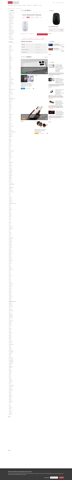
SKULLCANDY (11, 351)
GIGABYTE (11, 175)
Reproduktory (11, 30)
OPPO (10, 289)
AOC (10, 63)
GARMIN (10, 171)
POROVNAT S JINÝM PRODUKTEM (42, 34)
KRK (10, 225)
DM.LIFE (10, 139)
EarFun (10, 142)
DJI (10, 137)
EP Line (10, 152)
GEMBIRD (10, 172)
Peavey (10, 299)
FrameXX (10, 165)
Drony (10, 24)
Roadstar (10, 332)
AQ (10, 70)
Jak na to (40, 5)
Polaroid (10, 309)
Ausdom (10, 80)
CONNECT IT (11, 114)
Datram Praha (11, 126)
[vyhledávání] (53, 3)
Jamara (10, 215)
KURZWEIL (11, 226)
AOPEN (10, 66)
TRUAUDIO (11, 386)
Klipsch (10, 222)
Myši (10, 36)
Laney (10, 229)
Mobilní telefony (10, 5)
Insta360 (10, 209)
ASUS (10, 76)
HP (10, 194)
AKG (10, 54)
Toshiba (10, 382)
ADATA (10, 51)
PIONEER (11, 304)
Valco (10, 398)
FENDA (10, 158)
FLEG (10, 161)
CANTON (10, 105)
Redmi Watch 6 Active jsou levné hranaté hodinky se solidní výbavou (40, 130)
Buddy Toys (11, 99)
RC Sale (10, 325)
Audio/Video (35, 5)
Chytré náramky (12, 17)
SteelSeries (11, 366)
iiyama (10, 207)
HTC (10, 196)
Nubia (10, 280)
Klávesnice (11, 37)
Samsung (11, 341)
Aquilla (10, 73)
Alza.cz (51, 30)
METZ (10, 257)
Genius (10, 174)
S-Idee (10, 348)
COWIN (10, 118)
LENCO (10, 232)
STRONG (10, 367)
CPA (10, 121)
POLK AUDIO (11, 310)
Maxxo (10, 251)
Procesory (11, 34)
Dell (10, 127)
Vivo (10, 404)
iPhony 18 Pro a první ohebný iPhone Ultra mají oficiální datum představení (59, 113)
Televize (10, 27)
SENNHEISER (11, 344)
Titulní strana (10, 8)
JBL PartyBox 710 (56, 48)
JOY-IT (10, 219)
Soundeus (10, 357)
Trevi (10, 383)
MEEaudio (11, 253)
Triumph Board (11, 385)
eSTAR (10, 155)
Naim (10, 270)
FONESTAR (11, 162)
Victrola (10, 399)
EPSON (10, 153)
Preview (24, 118)
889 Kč (61, 30)
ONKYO (10, 288)
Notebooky (11, 20)
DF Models (11, 134)
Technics (10, 377)
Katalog (19, 5)
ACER (14, 8)
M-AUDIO (10, 247)
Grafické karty (11, 39)
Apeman (10, 67)
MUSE (10, 267)
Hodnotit (41, 17)
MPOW (10, 263)
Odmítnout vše (46, 477)
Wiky (10, 405)
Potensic (10, 313)
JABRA (10, 213)
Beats (10, 86)
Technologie (24, 5)
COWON (10, 120)
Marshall (10, 245)
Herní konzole (11, 18)
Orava (10, 292)
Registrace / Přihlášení (60, 2)
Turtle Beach (11, 389)
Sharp (10, 345)
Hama (10, 181)
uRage (10, 395)
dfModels (10, 136)
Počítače (28, 5)
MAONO (10, 244)
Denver (10, 133)
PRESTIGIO (11, 316)
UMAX (10, 392)
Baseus (10, 85)
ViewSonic (11, 401)
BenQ (10, 88)
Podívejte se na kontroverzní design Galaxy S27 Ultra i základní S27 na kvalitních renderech (27, 85)
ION (10, 212)
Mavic (10, 248)
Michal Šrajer (30, 72)
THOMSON (11, 380)
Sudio (10, 369)
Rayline (10, 322)
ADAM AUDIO (11, 50)
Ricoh (10, 331)
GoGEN (10, 178)
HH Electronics (11, 187)
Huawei (10, 197)
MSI (10, 264)
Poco (10, 307)
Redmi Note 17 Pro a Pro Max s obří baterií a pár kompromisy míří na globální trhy (34, 116)
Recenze (15, 5)
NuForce (10, 282)
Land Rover (11, 228)
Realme (10, 328)
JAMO (10, 216)
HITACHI (10, 190)
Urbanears (11, 396)
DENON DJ (11, 130)
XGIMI (10, 408)
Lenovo (10, 234)
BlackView (11, 92)
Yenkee (10, 414)
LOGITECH (11, 238)
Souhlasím (61, 477)
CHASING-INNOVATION (13, 203)
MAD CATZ (11, 241)
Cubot (10, 124)
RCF (10, 326)
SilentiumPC (11, 350)
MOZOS (10, 261)
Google (10, 180)
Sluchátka (11, 21)
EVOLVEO (10, 156)
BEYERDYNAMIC (12, 89)
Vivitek (10, 402)
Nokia (10, 279)
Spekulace (24, 72)
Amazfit (10, 60)
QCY (10, 319)
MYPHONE (11, 269)
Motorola (11, 260)
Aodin (10, 64)
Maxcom (10, 250)
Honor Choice (11, 191)
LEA (10, 231)
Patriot (10, 298)
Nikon (10, 276)
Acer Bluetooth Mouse (18, 8)
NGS (10, 273)
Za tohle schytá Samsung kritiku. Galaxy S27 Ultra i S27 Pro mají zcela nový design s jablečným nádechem (34, 70)
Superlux (10, 370)
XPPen (10, 411)
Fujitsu (10, 168)
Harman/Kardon (12, 184)
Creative (10, 123)
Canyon (10, 107)
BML (10, 95)
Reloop (10, 329)
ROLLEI (10, 335)
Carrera (10, 108)
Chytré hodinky (11, 15)
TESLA (10, 379)
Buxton (10, 101)
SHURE (10, 347)
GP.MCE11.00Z (32, 33)
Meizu (10, 254)
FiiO (10, 159)
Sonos (10, 354)
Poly (10, 312)
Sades (10, 338)
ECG (10, 143)
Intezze (10, 210)
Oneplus (10, 286)
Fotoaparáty (11, 23)
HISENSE (10, 188)
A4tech (10, 47)
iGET (10, 206)
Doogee (10, 140)
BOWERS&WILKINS (12, 98)
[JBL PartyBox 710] (50, 50)
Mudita (10, 266)
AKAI (10, 53)
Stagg (10, 364)
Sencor (10, 342)
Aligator (10, 57)
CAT (10, 111)
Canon (10, 102)
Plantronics (11, 306)
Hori (10, 193)
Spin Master (11, 363)
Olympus (10, 285)
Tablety (10, 14)
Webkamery (11, 33)
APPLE (10, 69)
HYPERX (10, 200)
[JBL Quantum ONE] (50, 45)
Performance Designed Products (12, 301)
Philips (10, 303)
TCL (10, 376)
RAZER (10, 323)
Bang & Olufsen (11, 83)
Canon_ (10, 104)
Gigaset (10, 177)
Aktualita (23, 88)
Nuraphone (11, 283)
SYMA (10, 373)
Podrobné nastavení (54, 477)
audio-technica (11, 79)
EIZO (10, 146)
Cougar (10, 117)
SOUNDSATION (11, 361)
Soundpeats (11, 360)
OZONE (10, 295)
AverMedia (11, 82)
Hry (31, 5)
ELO (10, 149)
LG (10, 235)
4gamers (10, 45)
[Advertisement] (15, 431)
